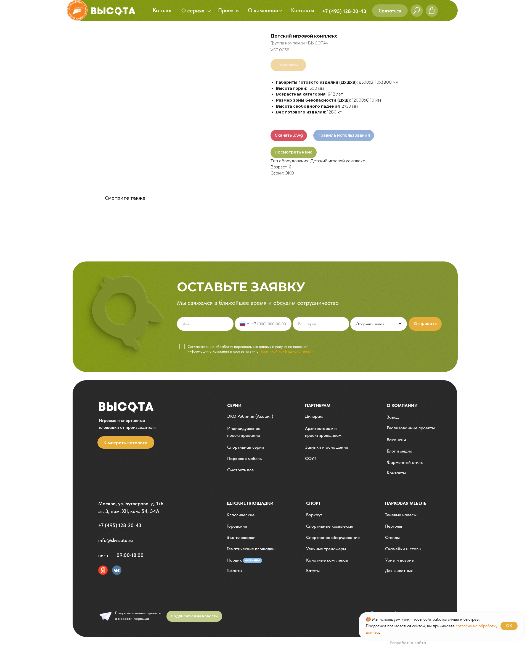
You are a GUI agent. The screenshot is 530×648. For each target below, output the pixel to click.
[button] (390, 10)
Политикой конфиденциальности (286, 351)
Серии (234, 405)
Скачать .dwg (289, 135)
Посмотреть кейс (293, 152)
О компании (402, 405)
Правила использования (343, 135)
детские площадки (250, 503)
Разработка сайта (408, 642)
